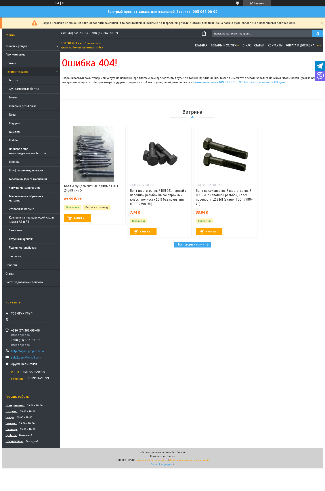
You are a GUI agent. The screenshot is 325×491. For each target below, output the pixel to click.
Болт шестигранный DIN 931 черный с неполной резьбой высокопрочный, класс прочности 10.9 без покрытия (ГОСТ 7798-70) (158, 197)
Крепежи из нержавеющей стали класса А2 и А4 (31, 220)
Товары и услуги (224, 45)
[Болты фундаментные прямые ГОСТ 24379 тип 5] (93, 154)
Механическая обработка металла (26, 198)
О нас (247, 45)
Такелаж (15, 132)
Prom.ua (181, 452)
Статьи (10, 274)
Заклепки (15, 256)
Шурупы (14, 123)
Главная (201, 45)
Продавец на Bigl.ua (162, 456)
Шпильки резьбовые (22, 106)
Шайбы (13, 140)
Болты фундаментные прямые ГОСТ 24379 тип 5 (91, 188)
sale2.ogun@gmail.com (26, 357)
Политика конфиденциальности (189, 460)
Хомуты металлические (24, 188)
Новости (11, 265)
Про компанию (15, 54)
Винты (13, 97)
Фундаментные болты (24, 89)
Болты (13, 80)
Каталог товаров (17, 72)
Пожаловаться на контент (151, 460)
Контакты (275, 45)
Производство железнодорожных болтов (27, 151)
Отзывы (11, 63)
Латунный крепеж (21, 239)
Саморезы (15, 230)
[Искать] (317, 33)
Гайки (12, 115)
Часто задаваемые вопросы (24, 282)
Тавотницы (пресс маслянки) (28, 179)
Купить (79, 217)
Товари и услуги (16, 46)
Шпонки (14, 162)
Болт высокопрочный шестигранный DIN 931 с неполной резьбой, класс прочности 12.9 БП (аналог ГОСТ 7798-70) (224, 197)
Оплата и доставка (300, 45)
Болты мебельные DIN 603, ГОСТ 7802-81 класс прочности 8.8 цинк (239, 82)
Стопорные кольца (21, 209)
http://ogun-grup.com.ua (27, 351)
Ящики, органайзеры (22, 247)
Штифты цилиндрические (26, 170)
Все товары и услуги (191, 244)
